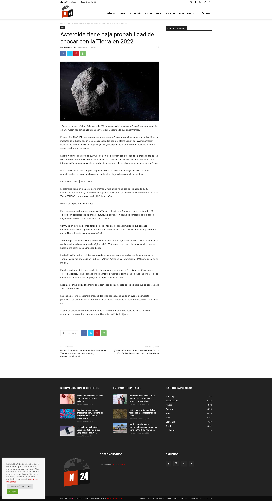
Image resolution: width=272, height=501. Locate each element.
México (111, 13)
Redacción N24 (70, 47)
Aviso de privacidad (115, 498)
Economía (135, 13)
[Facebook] (195, 2)
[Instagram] (200, 2)
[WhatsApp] (83, 53)
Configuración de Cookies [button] (20, 486)
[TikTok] (205, 2)
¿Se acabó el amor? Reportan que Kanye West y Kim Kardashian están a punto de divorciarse (136, 352)
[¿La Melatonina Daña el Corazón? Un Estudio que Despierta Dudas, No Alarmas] (67, 431)
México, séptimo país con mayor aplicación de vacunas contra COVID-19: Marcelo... (143, 427)
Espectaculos (187, 13)
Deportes (170, 13)
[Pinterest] (76, 53)
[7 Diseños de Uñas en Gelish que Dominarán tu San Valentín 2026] (67, 399)
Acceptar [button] (13, 491)
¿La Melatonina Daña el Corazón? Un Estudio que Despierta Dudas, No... (88, 430)
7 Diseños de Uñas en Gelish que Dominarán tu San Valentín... (90, 398)
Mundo (122, 13)
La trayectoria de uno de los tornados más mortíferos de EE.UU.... (142, 413)
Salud (148, 13)
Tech (158, 13)
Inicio (62, 23)
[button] (191, 2)
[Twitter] (209, 2)
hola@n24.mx (119, 464)
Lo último (204, 13)
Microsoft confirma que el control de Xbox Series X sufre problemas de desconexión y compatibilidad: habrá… (83, 353)
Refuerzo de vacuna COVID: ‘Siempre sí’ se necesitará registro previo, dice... (142, 398)
